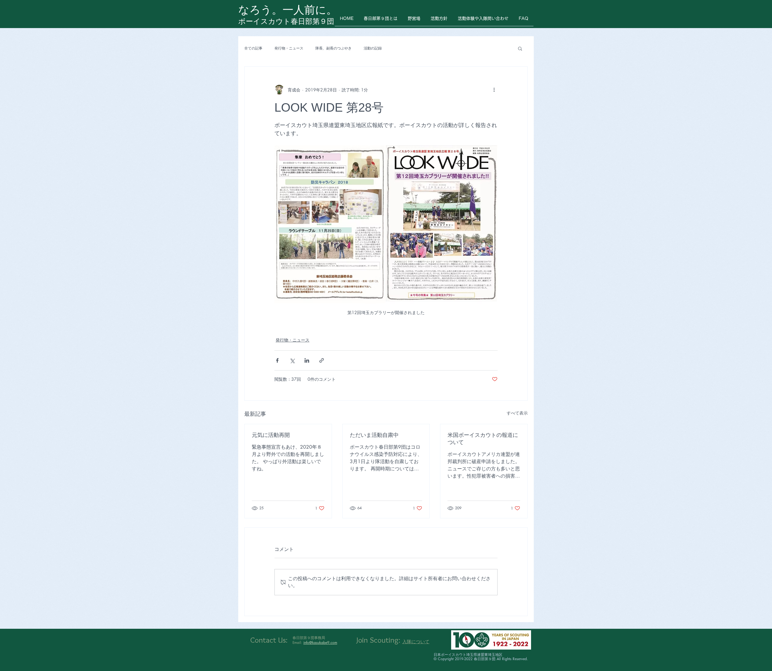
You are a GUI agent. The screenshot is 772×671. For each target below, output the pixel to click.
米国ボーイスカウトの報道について (483, 438)
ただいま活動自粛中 (374, 435)
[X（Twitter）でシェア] (292, 360)
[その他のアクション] (494, 89)
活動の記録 (373, 48)
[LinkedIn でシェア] (307, 360)
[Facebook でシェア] (277, 360)
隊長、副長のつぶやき (333, 48)
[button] (520, 48)
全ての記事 (253, 48)
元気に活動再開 (271, 435)
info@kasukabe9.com (320, 642)
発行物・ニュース (288, 48)
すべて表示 (517, 413)
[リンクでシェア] (321, 360)
